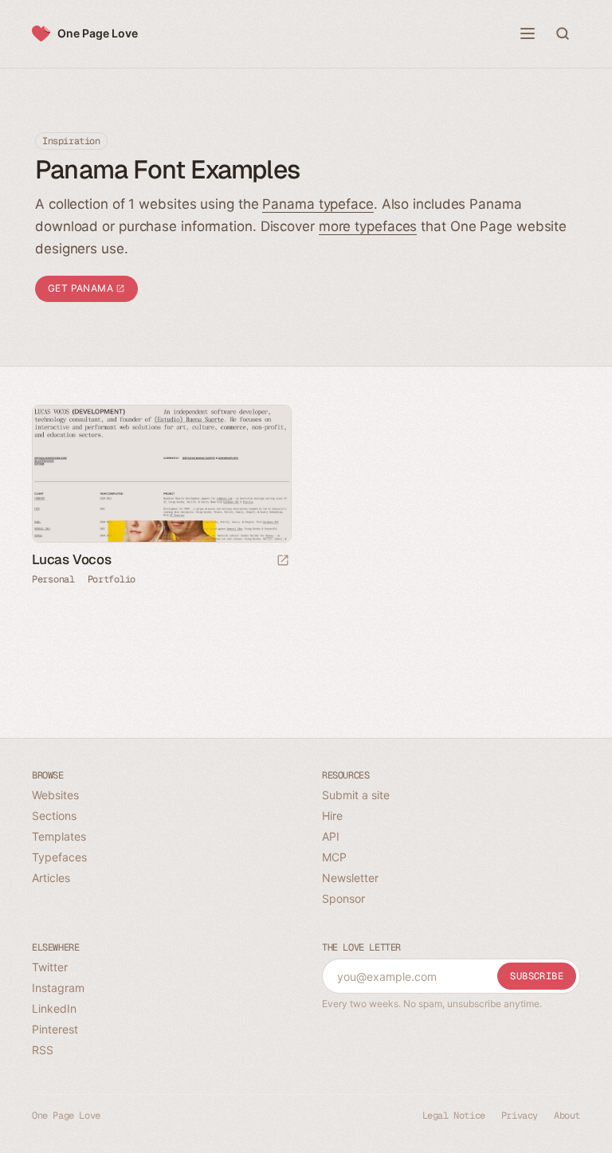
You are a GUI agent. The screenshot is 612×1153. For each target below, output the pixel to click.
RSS (42, 1050)
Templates (59, 836)
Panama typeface (318, 204)
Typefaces (59, 857)
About (567, 1115)
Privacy (519, 1115)
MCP (334, 857)
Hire (332, 815)
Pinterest (55, 1029)
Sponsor (343, 898)
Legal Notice (453, 1115)
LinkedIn (54, 1008)
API (330, 836)
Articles (51, 877)
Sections (54, 815)
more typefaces (368, 226)
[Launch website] (283, 561)
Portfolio (111, 579)
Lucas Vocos (72, 559)
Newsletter (350, 877)
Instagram (58, 987)
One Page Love (97, 33)
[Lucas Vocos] (161, 474)
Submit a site (356, 795)
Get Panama (82, 288)
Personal (53, 579)
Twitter (50, 967)
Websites (55, 795)
